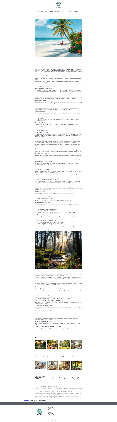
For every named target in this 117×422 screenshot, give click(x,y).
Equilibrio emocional (76, 391)
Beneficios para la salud (47, 388)
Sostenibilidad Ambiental (70, 398)
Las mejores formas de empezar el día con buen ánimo (64, 378)
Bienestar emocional (63, 388)
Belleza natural (41, 388)
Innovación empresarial (38, 394)
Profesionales (76, 11)
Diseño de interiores (44, 391)
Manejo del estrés (75, 394)
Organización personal (59, 396)
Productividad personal (74, 396)
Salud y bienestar (63, 398)
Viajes (62, 11)
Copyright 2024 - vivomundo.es (58, 420)
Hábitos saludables (69, 393)
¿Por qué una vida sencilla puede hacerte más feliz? (75, 378)
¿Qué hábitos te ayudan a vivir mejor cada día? (64, 357)
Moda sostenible (52, 396)
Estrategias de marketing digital (49, 393)
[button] (80, 60)
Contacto (62, 13)
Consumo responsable (42, 390)
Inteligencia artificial (60, 394)
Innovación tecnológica (48, 394)
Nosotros (55, 13)
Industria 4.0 (78, 393)
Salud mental (55, 398)
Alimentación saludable (45, 386)
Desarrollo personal (73, 390)
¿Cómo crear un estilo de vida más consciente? (40, 357)
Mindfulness (46, 396)
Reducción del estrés (39, 398)
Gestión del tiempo (59, 393)
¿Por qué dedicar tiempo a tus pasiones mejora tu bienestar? (76, 357)
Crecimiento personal (49, 390)
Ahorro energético (37, 386)
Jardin (51, 11)
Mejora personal (40, 396)
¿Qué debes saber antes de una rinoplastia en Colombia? (40, 377)
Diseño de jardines (53, 391)
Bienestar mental (75, 388)
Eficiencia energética (64, 391)
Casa (46, 11)
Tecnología (68, 11)
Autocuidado (53, 386)
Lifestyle (57, 11)
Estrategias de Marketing (39, 393)
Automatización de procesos (68, 386)
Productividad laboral (66, 396)
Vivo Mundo (40, 11)
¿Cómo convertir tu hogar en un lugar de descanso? (51, 378)
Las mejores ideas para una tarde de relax (52, 357)
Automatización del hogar (60, 386)
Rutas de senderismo (47, 398)
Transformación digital (78, 398)
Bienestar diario (53, 388)
